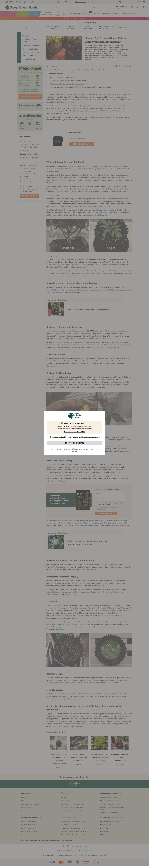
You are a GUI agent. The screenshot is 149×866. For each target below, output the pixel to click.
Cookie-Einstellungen (69, 437)
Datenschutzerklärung (91, 437)
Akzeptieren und (76, 437)
